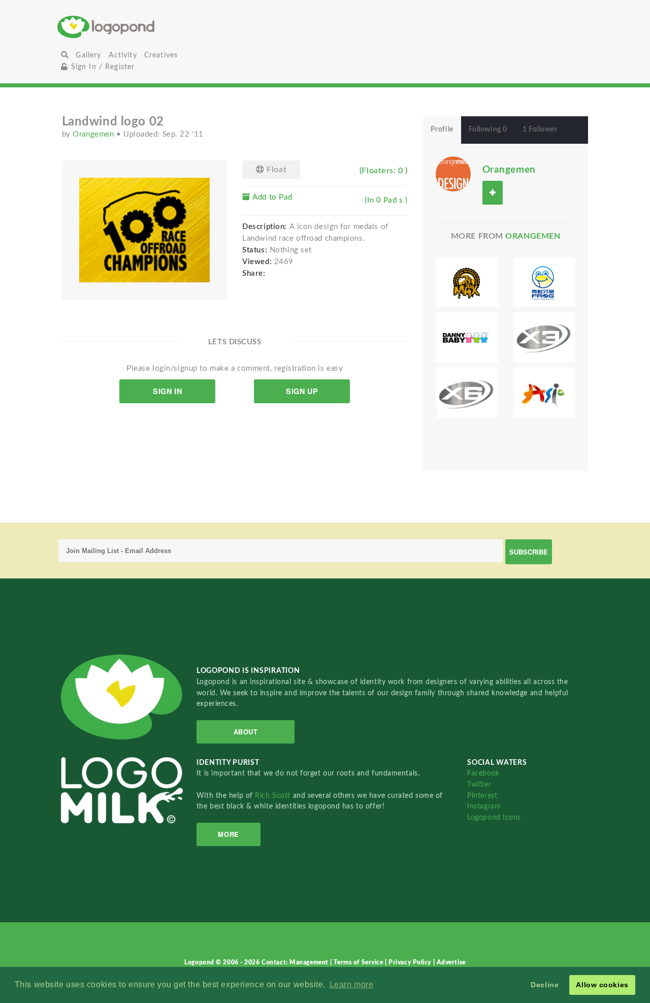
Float (275, 170)
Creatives (161, 55)
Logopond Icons (494, 817)
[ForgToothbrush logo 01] (544, 282)
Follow (492, 193)
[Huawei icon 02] (544, 337)
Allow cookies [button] (602, 985)
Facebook (483, 773)
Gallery (88, 55)
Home (146, 26)
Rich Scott (273, 795)
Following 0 (488, 129)
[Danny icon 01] (467, 337)
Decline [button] (545, 985)
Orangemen (94, 134)
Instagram (484, 806)
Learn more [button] (352, 984)
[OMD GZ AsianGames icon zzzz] (544, 392)
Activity (123, 55)
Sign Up (302, 391)
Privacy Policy (410, 962)
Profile (442, 129)
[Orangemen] (453, 173)
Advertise (451, 962)
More (228, 834)
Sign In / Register (101, 67)
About (246, 731)
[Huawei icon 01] (467, 392)
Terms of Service (359, 962)
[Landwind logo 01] (467, 282)
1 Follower (540, 129)
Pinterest (482, 795)
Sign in (167, 391)
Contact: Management (296, 962)
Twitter (479, 784)
